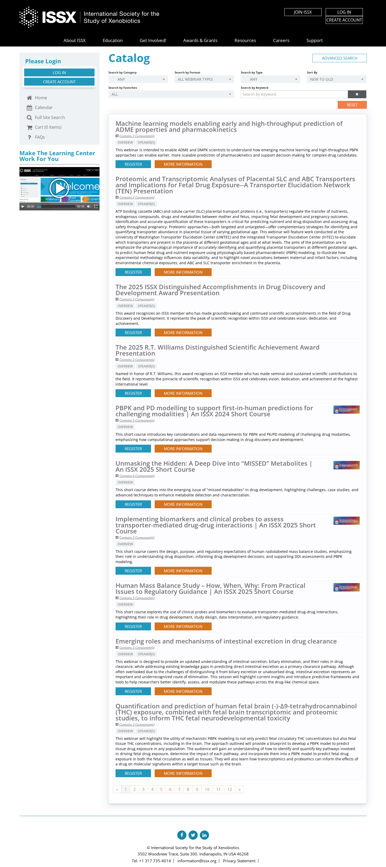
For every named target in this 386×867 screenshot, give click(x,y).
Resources (245, 40)
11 (218, 789)
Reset (352, 104)
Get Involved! (153, 40)
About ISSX (75, 40)
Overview (125, 142)
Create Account (344, 20)
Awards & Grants (200, 40)
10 (207, 789)
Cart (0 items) (47, 127)
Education (113, 40)
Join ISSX (303, 12)
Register (133, 164)
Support (314, 40)
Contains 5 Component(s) (136, 420)
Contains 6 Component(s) (136, 476)
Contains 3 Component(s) (136, 136)
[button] (357, 94)
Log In (344, 12)
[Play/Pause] (23, 206)
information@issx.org (197, 860)
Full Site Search (49, 117)
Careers (281, 40)
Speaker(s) (146, 142)
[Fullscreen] (96, 206)
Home (40, 98)
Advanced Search (339, 58)
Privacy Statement (239, 860)
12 (229, 789)
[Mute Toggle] (89, 206)
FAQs (39, 137)
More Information (183, 164)
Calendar (43, 107)
